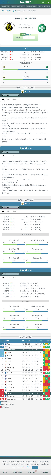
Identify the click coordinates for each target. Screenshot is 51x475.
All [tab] (3, 99)
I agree (35, 467)
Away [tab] (15, 99)
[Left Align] (2, 2)
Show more (25, 234)
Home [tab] (8, 99)
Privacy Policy (26, 467)
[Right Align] (7, 2)
